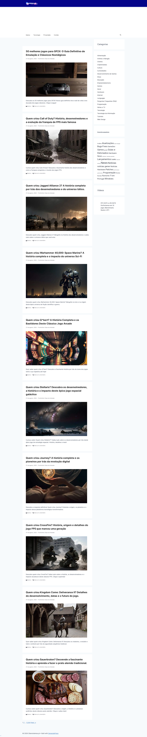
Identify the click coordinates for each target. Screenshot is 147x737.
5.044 (28, 722)
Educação (100, 80)
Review (118, 173)
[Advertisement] (73, 20)
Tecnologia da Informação (106, 113)
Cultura (99, 68)
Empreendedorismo (104, 83)
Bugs (99, 146)
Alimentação (101, 55)
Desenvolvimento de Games (107, 74)
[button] (120, 35)
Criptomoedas (102, 65)
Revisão (99, 176)
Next (33, 722)
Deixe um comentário (39, 106)
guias (105, 150)
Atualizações (108, 143)
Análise (99, 143)
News (104, 162)
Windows (109, 178)
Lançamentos (104, 159)
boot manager (117, 143)
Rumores (106, 176)
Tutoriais (100, 116)
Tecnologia (36, 35)
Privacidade (47, 35)
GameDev (111, 147)
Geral (99, 89)
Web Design (101, 119)
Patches (109, 169)
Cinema (100, 61)
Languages (101, 98)
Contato (56, 35)
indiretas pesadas (110, 156)
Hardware (100, 92)
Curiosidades (101, 71)
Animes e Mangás (103, 59)
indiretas (104, 156)
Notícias (112, 163)
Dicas (99, 77)
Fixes (104, 146)
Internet (100, 95)
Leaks (113, 159)
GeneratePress (53, 733)
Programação (101, 104)
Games (28, 35)
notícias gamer (103, 166)
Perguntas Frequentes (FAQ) (107, 101)
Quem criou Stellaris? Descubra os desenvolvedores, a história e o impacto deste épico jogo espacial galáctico (56, 391)
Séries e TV (101, 107)
